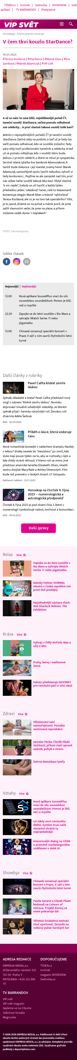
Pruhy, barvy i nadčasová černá (49, 664)
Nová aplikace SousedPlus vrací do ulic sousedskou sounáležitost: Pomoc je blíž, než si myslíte (45, 300)
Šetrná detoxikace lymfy (49, 762)
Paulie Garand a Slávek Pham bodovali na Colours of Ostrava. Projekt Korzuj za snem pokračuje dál (52, 906)
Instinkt (25, 5)
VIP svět (8, 999)
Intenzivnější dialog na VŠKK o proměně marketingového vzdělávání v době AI (51, 844)
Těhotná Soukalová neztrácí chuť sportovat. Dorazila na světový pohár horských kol (51, 924)
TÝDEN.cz (10, 5)
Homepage (9, 33)
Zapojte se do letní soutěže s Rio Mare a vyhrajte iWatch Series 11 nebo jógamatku (44, 318)
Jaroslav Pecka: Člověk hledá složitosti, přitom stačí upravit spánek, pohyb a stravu (52, 745)
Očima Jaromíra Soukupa (30, 33)
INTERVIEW (59, 5)
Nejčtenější (29, 286)
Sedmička (41, 5)
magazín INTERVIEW (53, 975)
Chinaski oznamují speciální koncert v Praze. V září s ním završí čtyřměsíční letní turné (45, 335)
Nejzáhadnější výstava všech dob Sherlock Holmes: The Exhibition (51, 606)
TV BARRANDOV (26, 9)
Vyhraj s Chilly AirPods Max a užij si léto (52, 644)
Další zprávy (38, 528)
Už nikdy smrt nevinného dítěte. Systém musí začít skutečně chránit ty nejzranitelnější (49, 827)
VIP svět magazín (13, 1004)
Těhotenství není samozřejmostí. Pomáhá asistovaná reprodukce (49, 725)
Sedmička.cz (48, 979)
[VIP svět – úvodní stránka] (21, 24)
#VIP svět (47, 64)
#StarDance (34, 59)
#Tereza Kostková (14, 59)
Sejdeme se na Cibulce (17, 1008)
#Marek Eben (53, 59)
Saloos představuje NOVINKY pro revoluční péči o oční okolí (52, 684)
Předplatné (48, 9)
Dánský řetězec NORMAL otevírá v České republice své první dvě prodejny (52, 586)
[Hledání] (70, 24)
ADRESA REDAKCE (17, 959)
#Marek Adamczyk (27, 64)
